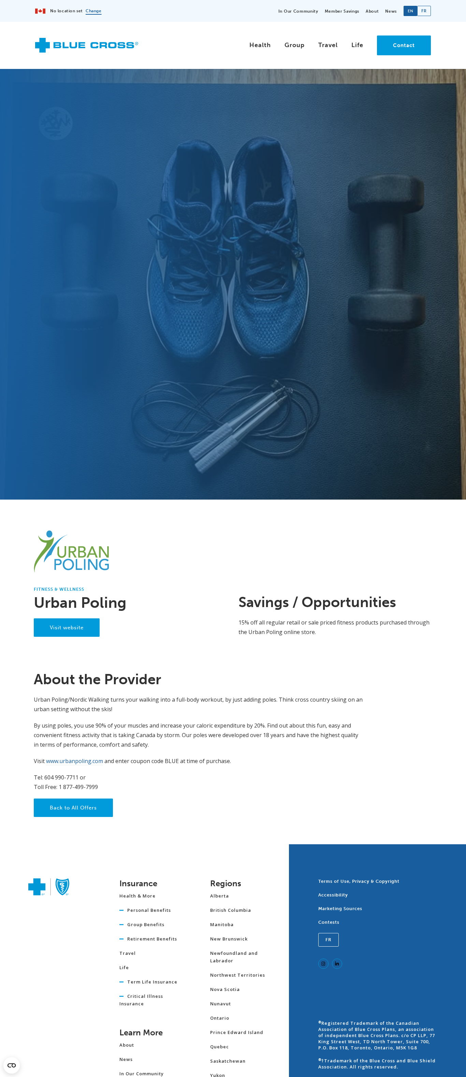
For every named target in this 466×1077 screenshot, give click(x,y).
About (372, 11)
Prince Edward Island (236, 1032)
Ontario (219, 1018)
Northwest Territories (237, 975)
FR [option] (423, 11)
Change (94, 11)
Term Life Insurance (152, 982)
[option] (424, 11)
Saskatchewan (228, 1061)
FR (328, 939)
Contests (328, 922)
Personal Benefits (149, 910)
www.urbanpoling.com (74, 761)
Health (260, 45)
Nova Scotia (225, 989)
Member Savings (342, 11)
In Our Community (298, 11)
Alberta (219, 896)
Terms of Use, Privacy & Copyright (358, 881)
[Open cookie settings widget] (11, 1065)
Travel (328, 45)
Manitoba (222, 924)
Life (357, 45)
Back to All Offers (73, 808)
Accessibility (333, 895)
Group (295, 45)
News (391, 11)
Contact (404, 45)
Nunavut (220, 1004)
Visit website (67, 627)
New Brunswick (229, 939)
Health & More (137, 896)
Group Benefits (145, 924)
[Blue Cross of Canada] (86, 50)
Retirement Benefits (152, 939)
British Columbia (230, 910)
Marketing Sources (340, 908)
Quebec (219, 1047)
